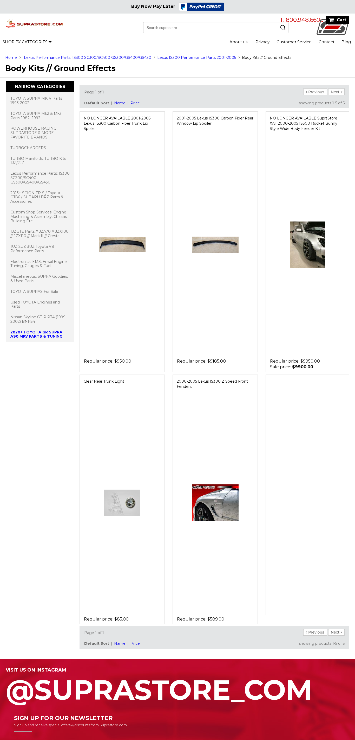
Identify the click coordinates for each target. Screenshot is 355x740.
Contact (326, 41)
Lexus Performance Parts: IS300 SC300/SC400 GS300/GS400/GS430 (87, 57)
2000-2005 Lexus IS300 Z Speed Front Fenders (212, 384)
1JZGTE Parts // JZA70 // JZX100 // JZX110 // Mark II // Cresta (39, 233)
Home (11, 57)
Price (135, 103)
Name (120, 103)
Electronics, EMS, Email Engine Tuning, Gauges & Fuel (38, 263)
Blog (346, 41)
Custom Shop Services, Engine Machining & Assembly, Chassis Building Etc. (38, 216)
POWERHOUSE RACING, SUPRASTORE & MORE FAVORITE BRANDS (33, 133)
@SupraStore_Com (159, 687)
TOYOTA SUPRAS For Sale (34, 291)
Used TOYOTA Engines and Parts (35, 304)
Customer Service (294, 41)
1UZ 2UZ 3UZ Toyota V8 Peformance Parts (32, 248)
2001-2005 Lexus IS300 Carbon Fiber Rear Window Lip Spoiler (215, 121)
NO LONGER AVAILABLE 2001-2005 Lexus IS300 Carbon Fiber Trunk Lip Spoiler (117, 123)
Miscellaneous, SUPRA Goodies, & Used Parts (39, 278)
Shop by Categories (25, 41)
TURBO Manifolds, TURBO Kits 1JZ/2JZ (38, 160)
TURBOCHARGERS (28, 148)
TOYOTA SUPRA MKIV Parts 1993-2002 (36, 100)
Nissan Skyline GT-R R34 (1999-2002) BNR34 (38, 319)
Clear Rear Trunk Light (104, 381)
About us (238, 41)
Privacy (262, 41)
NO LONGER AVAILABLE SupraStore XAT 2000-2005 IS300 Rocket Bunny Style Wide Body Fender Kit (303, 123)
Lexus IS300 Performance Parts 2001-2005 (196, 57)
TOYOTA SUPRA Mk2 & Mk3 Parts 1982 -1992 (36, 115)
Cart (341, 19)
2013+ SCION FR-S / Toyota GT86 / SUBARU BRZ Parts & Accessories (36, 197)
